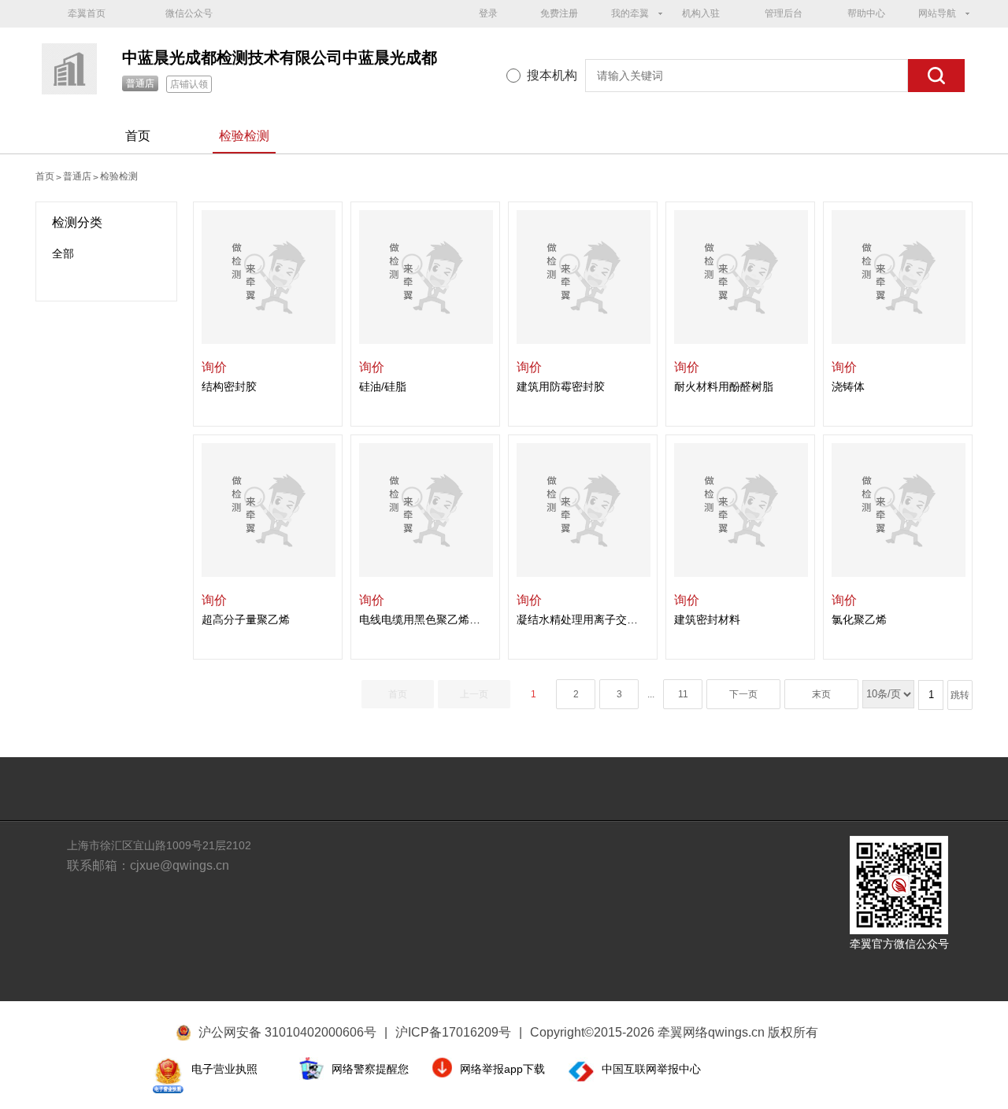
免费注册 (559, 13)
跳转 (960, 695)
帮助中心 (866, 13)
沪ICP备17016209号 (458, 1032)
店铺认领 (189, 84)
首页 (137, 135)
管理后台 (783, 13)
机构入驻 (701, 13)
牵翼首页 (87, 13)
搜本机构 (552, 75)
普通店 (140, 83)
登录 (488, 13)
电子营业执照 (224, 1069)
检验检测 (244, 135)
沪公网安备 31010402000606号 (287, 1032)
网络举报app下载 (502, 1069)
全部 (63, 253)
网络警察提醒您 (370, 1069)
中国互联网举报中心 (651, 1069)
